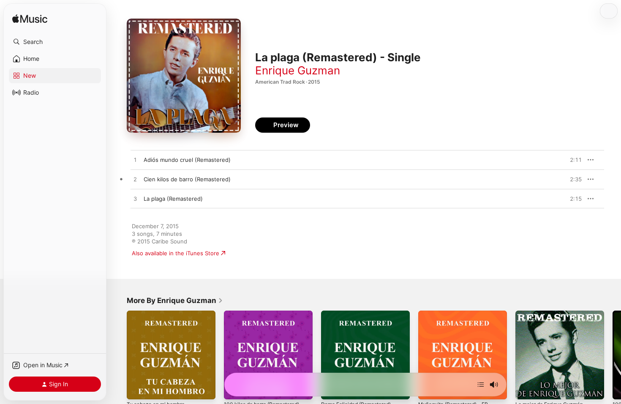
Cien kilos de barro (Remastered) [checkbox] (187, 179)
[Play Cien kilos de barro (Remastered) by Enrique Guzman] (135, 179)
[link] (175, 300)
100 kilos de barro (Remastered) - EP (268, 317)
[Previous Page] (118, 355)
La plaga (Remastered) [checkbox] (173, 198)
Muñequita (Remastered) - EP (457, 314)
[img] (29, 19)
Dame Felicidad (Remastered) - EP (361, 317)
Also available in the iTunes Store (175, 253)
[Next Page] (612, 355)
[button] (55, 42)
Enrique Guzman (297, 70)
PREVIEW (572, 159)
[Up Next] (481, 384)
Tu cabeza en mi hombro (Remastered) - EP (159, 317)
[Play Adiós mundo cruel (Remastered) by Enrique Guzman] (135, 160)
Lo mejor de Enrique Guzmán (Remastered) (553, 317)
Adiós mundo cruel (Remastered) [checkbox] (187, 159)
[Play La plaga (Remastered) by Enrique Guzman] (135, 199)
